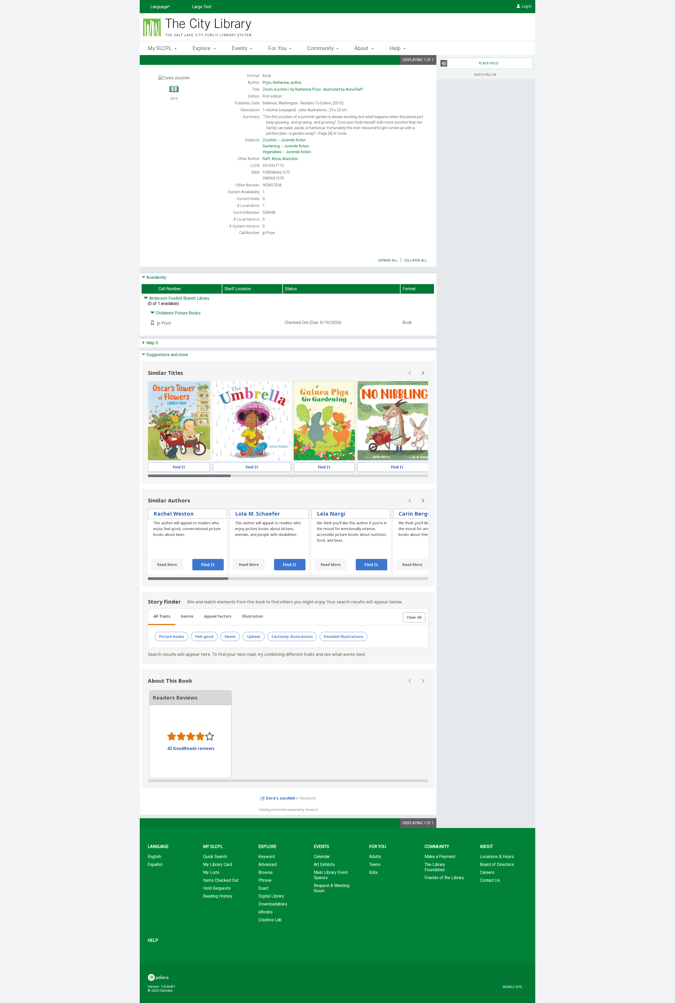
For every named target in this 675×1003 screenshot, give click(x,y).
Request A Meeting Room (331, 888)
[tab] (161, 617)
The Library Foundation (435, 867)
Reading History (218, 896)
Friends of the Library (444, 877)
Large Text (201, 6)
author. (282, 82)
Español (155, 864)
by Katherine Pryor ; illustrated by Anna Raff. (313, 89)
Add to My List (485, 74)
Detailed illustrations (343, 636)
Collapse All (415, 260)
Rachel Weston (173, 513)
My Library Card (217, 864)
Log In (527, 6)
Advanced (267, 864)
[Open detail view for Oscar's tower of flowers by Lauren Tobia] (179, 420)
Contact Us (490, 880)
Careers (487, 872)
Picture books (171, 636)
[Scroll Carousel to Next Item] (422, 373)
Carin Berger (416, 513)
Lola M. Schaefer (257, 513)
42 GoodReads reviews (190, 748)
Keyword (266, 856)
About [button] (362, 48)
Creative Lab (270, 919)
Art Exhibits (324, 864)
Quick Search (215, 856)
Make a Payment (440, 856)
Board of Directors (497, 864)
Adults (375, 856)
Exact (263, 888)
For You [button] (278, 48)
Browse (265, 872)
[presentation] (179, 420)
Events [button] (240, 48)
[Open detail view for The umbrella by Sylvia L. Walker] (252, 420)
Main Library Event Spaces (331, 875)
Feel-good (204, 636)
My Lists (211, 872)
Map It (152, 342)
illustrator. (281, 159)
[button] (414, 617)
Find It (179, 466)
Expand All (388, 260)
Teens (374, 864)
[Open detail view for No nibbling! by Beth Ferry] (397, 420)
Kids (373, 872)
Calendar (322, 856)
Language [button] (158, 846)
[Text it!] (152, 323)
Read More (167, 564)
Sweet (230, 636)
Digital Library (271, 896)
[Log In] (518, 6)
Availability (156, 277)
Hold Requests (217, 888)
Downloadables (272, 904)
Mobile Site (512, 987)
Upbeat (254, 636)
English (154, 856)
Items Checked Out (220, 880)
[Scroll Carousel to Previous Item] (410, 373)
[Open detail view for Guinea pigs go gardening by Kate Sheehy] (324, 420)
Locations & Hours (497, 856)
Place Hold (489, 63)
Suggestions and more (167, 354)
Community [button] (321, 48)
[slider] (288, 475)
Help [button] (395, 48)
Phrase (265, 880)
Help (153, 940)
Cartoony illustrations (292, 636)
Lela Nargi (331, 513)
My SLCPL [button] (160, 48)
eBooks (265, 911)
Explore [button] (202, 48)
